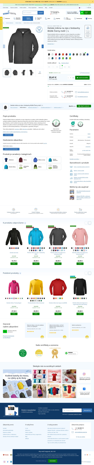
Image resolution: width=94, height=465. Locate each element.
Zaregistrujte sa (38, 4)
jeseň (87, 150)
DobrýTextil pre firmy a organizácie (33, 434)
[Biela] (52, 54)
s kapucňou (88, 146)
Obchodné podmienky (8, 430)
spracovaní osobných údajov (75, 414)
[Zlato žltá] (62, 298)
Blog (46, 7)
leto (84, 150)
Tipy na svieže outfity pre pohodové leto (57, 442)
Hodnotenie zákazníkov (33, 107)
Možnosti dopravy (86, 72)
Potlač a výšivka (23, 7)
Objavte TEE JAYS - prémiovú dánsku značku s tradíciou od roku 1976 (83, 197)
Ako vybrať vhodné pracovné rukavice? (56, 428)
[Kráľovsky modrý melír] (87, 54)
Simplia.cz (89, 461)
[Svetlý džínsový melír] (66, 58)
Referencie (41, 7)
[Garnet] (40, 298)
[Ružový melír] (56, 58)
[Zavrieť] (92, 1)
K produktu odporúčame (46, 107)
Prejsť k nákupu (84, 106)
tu (45, 460)
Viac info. (45, 143)
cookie (35, 455)
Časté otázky (5, 7)
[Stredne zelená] (22, 298)
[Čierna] (49, 54)
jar (82, 150)
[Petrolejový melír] (52, 58)
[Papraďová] (60, 298)
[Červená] (56, 54)
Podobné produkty (58, 107)
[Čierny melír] (84, 54)
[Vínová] (66, 54)
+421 (54, 12)
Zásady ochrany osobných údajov (10, 436)
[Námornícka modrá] (18, 248)
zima (89, 150)
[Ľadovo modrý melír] (62, 250)
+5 (86, 250)
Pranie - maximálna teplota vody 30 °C (81, 166)
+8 (64, 250)
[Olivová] (77, 54)
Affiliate (27, 438)
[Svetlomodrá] (58, 298)
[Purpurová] (14, 298)
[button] (43, 46)
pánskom (17, 129)
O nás (26, 428)
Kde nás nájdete (81, 436)
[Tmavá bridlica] (39, 301)
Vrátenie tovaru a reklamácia (9, 434)
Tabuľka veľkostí (65, 63)
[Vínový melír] (34, 250)
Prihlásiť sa (87, 410)
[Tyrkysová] (70, 54)
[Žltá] (36, 298)
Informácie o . (72, 414)
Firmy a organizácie (32, 7)
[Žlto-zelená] (70, 58)
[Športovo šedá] (86, 298)
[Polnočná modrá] (42, 298)
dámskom (25, 129)
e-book (48, 4)
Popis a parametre (13, 107)
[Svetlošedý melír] (37, 301)
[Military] (16, 298)
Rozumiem (53, 461)
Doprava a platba (13, 7)
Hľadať (41, 12)
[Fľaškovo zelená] (33, 301)
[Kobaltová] (59, 58)
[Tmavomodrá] (59, 54)
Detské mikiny (18, 23)
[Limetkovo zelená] (63, 58)
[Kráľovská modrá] (16, 248)
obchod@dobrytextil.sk (83, 92)
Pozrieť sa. (64, 1)
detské (89, 137)
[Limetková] (18, 298)
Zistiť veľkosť (8, 134)
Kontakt (51, 7)
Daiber (89, 133)
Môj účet (89, 7)
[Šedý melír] (80, 54)
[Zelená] (78, 298)
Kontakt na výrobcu (74, 159)
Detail (14, 263)
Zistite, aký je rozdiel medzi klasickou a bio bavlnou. (15, 131)
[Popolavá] (49, 58)
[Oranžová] (63, 54)
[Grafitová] (73, 54)
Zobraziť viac (51, 43)
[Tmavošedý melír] (20, 298)
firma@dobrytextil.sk (83, 96)
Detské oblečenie (9, 23)
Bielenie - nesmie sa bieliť (79, 170)
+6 (42, 250)
